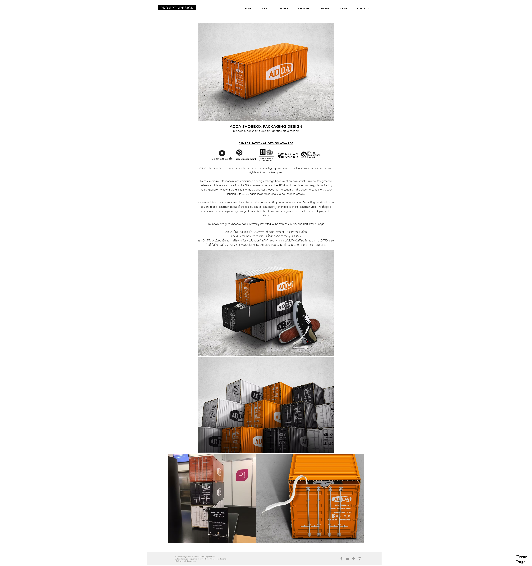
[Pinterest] (353, 559)
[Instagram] (360, 559)
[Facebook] (341, 559)
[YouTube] (347, 559)
